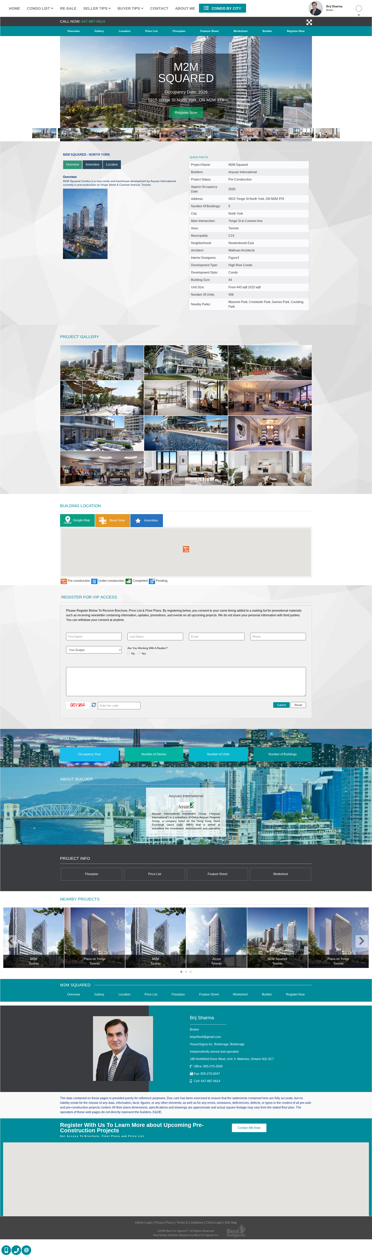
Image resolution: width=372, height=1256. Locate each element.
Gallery (99, 31)
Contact (159, 8)
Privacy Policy (164, 1222)
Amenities (92, 164)
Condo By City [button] (226, 8)
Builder (267, 31)
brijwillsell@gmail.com (205, 1036)
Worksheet (240, 31)
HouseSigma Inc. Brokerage (217, 1044)
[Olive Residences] (338, 937)
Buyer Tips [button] (129, 8)
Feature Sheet (209, 31)
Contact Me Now (249, 1127)
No (133, 653)
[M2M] (94, 937)
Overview (73, 31)
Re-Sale (68, 8)
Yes (143, 653)
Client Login (214, 1222)
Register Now (296, 31)
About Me (185, 8)
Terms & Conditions (190, 1222)
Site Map (231, 1222)
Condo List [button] (39, 8)
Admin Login (143, 1222)
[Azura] (155, 937)
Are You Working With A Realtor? (147, 648)
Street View (116, 520)
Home (14, 8)
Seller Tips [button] (95, 8)
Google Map (81, 520)
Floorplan (179, 31)
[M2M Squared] (216, 937)
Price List (151, 31)
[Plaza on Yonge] (33, 937)
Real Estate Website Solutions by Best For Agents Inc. (186, 1235)
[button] (186, 549)
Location (125, 31)
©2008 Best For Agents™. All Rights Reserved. (186, 1230)
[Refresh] (93, 705)
